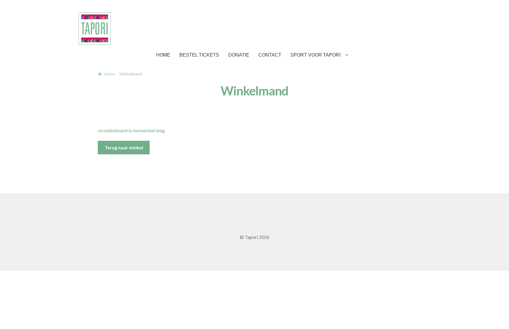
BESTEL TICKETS (199, 54)
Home (109, 73)
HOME (163, 54)
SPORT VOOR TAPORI (315, 54)
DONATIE (238, 54)
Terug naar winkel (124, 147)
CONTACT (269, 54)
